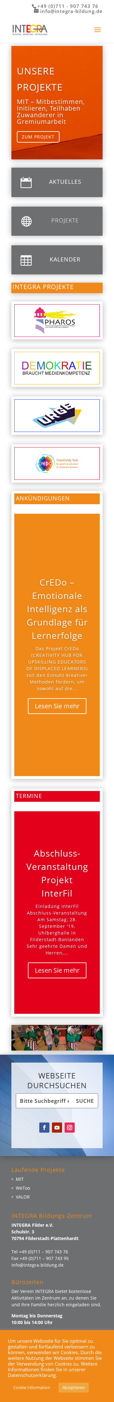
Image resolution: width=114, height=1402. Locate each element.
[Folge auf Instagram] (70, 1127)
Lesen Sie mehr (57, 706)
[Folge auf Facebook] (44, 1127)
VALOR (23, 1197)
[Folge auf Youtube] (57, 1127)
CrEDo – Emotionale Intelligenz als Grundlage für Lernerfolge (57, 608)
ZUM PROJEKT (38, 137)
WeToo (23, 1188)
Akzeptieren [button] (73, 1387)
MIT (20, 1179)
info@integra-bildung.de (37, 1265)
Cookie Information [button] (31, 1387)
